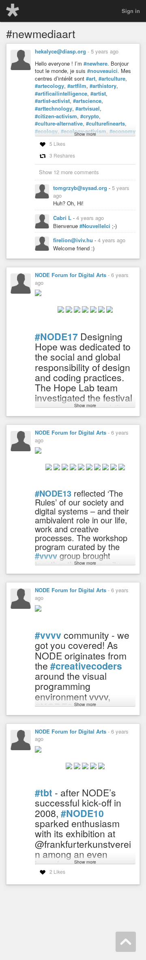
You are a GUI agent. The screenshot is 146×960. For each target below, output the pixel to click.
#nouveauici (102, 71)
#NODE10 (82, 813)
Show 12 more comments (69, 172)
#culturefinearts (105, 123)
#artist (98, 93)
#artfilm (76, 86)
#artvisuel (87, 108)
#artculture (112, 78)
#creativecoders (86, 666)
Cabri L (63, 218)
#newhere (95, 63)
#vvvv (48, 635)
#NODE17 (56, 336)
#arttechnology (53, 108)
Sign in (131, 11)
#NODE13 (53, 493)
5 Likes (57, 143)
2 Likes (57, 871)
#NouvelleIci (94, 226)
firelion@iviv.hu (73, 240)
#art (90, 78)
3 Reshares (62, 155)
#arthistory (103, 86)
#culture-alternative (59, 123)
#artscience (87, 101)
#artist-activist (52, 101)
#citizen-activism (56, 116)
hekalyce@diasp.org (60, 51)
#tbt (43, 792)
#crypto (89, 116)
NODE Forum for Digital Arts (70, 275)
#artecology (49, 86)
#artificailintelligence (61, 93)
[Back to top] (126, 942)
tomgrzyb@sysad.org (81, 188)
